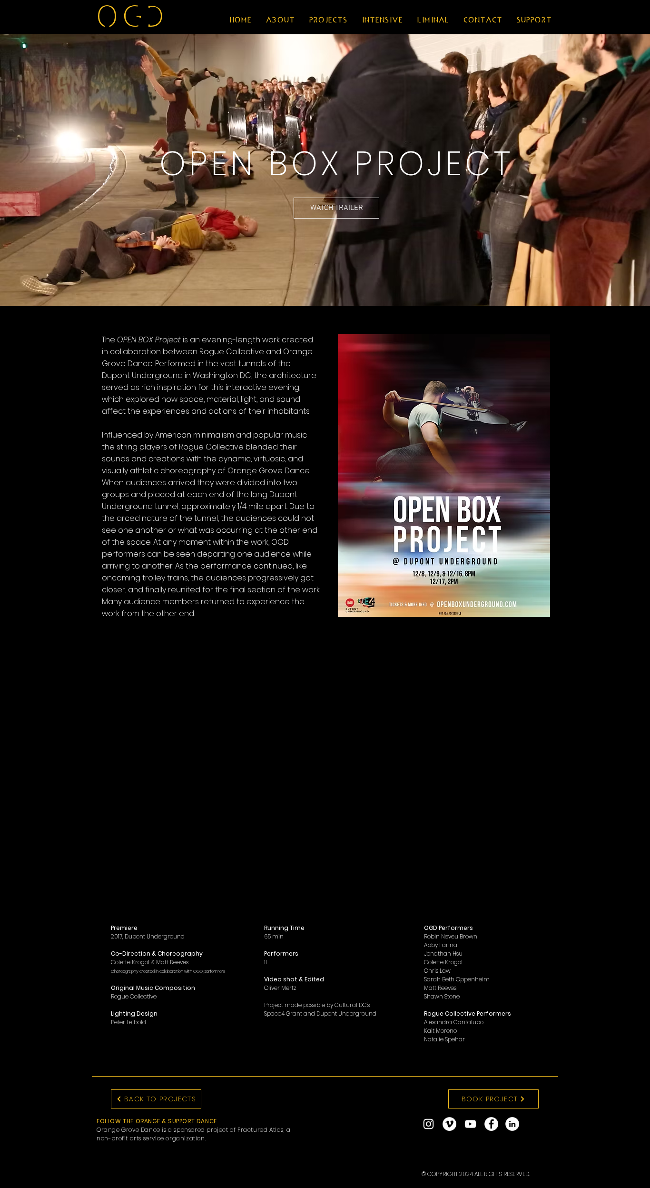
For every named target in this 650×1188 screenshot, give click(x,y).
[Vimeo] (449, 1124)
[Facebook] (491, 1124)
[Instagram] (428, 1124)
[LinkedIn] (512, 1124)
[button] (279, 20)
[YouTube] (470, 1124)
